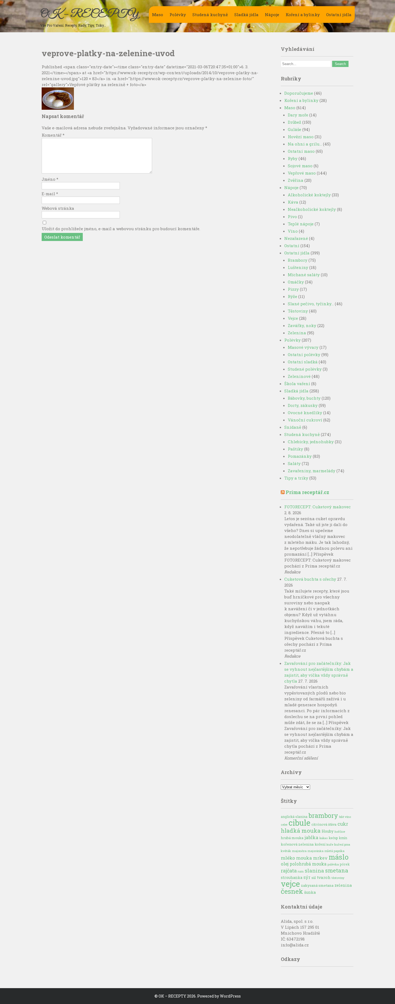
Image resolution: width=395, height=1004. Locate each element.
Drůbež (294, 122)
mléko (288, 858)
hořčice (340, 831)
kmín (343, 838)
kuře (329, 844)
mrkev (320, 858)
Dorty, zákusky (303, 405)
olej (285, 864)
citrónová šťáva (323, 824)
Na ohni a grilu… (305, 144)
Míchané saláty (304, 274)
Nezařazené (296, 238)
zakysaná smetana (317, 885)
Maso (157, 14)
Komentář (53, 135)
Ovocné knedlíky (305, 412)
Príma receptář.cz (307, 492)
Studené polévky (305, 369)
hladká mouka (301, 830)
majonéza (299, 851)
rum (301, 871)
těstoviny (338, 878)
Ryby (292, 158)
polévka (333, 864)
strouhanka (291, 877)
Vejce (293, 318)
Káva (293, 202)
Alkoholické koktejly (309, 194)
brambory (323, 815)
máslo (339, 856)
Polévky (178, 14)
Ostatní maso (301, 151)
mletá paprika (334, 851)
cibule (299, 823)
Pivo (292, 216)
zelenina (343, 885)
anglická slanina (294, 816)
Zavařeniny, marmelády (311, 470)
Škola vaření (297, 383)
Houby (327, 831)
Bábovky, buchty (304, 398)
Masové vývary (303, 347)
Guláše (294, 129)
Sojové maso (300, 165)
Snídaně (292, 427)
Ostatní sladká (303, 361)
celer (284, 824)
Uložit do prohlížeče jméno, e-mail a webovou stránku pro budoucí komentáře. (121, 228)
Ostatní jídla (338, 14)
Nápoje (272, 14)
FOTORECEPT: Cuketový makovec (317, 506)
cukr (342, 824)
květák (286, 851)
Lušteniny (298, 267)
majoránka (316, 851)
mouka (304, 858)
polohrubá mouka (308, 864)
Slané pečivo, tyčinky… (311, 303)
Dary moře (298, 115)
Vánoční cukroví (305, 420)
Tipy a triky (296, 478)
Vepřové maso (302, 173)
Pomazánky (300, 456)
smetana (336, 870)
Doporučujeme (298, 93)
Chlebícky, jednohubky (311, 441)
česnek (292, 891)
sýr (306, 877)
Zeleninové (299, 376)
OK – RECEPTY (89, 14)
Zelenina (297, 332)
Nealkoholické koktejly (312, 209)
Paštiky (295, 449)
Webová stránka (58, 208)
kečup (333, 838)
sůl (313, 877)
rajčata (289, 870)
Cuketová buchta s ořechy (310, 579)
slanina (314, 870)
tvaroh (324, 877)
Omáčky (296, 282)
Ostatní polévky (304, 354)
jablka (311, 837)
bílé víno (345, 817)
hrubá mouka (292, 837)
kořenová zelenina (297, 844)
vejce (290, 883)
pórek (345, 864)
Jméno (50, 179)
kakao (323, 838)
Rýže (292, 296)
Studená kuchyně (210, 14)
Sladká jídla (246, 14)
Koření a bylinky (303, 14)
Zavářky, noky (302, 325)
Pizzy (293, 289)
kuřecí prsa (342, 844)
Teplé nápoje (301, 223)
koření (320, 844)
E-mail (50, 193)
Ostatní (291, 245)
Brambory (297, 260)
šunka (310, 892)
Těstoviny (298, 311)
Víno (293, 231)
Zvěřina (295, 180)
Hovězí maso (301, 136)
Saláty (294, 463)
